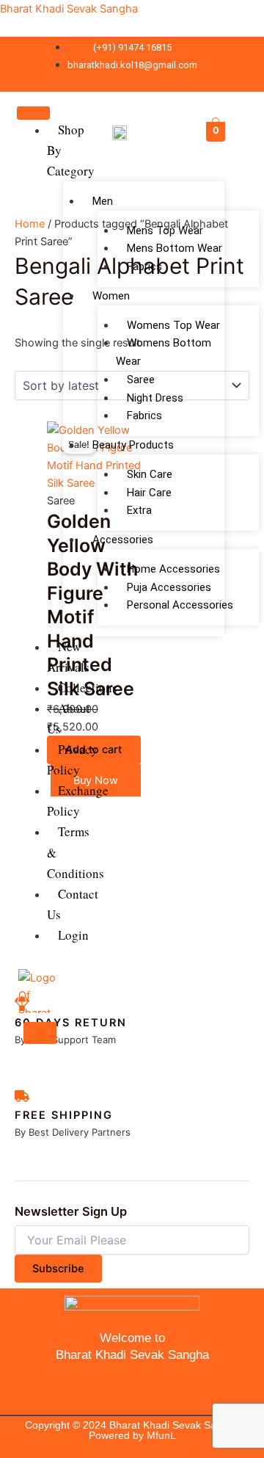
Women (111, 295)
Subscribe (58, 1268)
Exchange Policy (78, 800)
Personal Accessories (180, 605)
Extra (139, 510)
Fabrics (144, 266)
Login (73, 934)
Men (102, 201)
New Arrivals (68, 656)
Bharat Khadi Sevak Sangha (69, 8)
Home (30, 224)
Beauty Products (133, 444)
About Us (68, 718)
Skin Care (149, 474)
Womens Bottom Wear (163, 352)
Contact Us (72, 904)
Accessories (122, 539)
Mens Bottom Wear (174, 248)
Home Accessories (173, 569)
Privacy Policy (72, 759)
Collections (87, 687)
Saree (141, 379)
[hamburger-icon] (33, 113)
